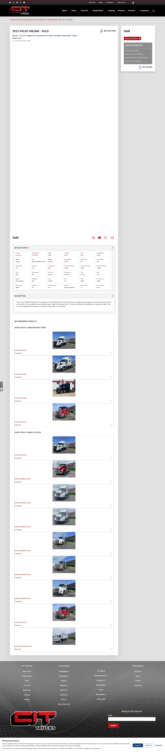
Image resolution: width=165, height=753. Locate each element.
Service (84, 11)
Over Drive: (34, 266)
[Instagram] (20, 2)
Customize (158, 745)
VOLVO (99, 255)
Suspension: (67, 272)
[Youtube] (24, 2)
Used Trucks (27, 676)
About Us (92, 2)
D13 (81, 261)
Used (65, 255)
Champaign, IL (64, 671)
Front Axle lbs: (100, 279)
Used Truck (16, 38)
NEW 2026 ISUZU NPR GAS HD (23, 646)
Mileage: (50, 259)
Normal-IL (19, 255)
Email (113, 715)
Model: (17, 259)
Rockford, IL (101, 680)
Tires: (81, 272)
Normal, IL (64, 695)
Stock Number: (35, 253)
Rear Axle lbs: (19, 285)
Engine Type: (83, 259)
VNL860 (18, 261)
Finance (121, 11)
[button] (133, 2)
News (100, 2)
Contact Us (121, 2)
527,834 (50, 261)
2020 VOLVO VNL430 (20, 422)
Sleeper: (66, 285)
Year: (81, 253)
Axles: (49, 279)
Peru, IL (64, 699)
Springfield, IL (101, 685)
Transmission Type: (85, 266)
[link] (94, 238)
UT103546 (35, 255)
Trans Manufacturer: (69, 266)
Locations (144, 11)
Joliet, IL (64, 681)
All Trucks (20, 19)
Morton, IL (64, 690)
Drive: (65, 279)
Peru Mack (101, 671)
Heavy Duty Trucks (30, 19)
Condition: (67, 253)
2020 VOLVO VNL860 (20, 398)
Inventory (13, 19)
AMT (49, 268)
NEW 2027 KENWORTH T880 (22, 479)
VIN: (33, 259)
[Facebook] (10, 2)
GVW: (81, 279)
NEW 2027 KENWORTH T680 (22, 503)
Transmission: (51, 266)
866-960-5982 (110, 31)
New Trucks (27, 671)
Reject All (149, 745)
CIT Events (109, 2)
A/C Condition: (100, 285)
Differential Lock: (52, 285)
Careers (131, 11)
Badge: (50, 253)
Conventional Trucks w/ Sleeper (47, 19)
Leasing (111, 11)
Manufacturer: (100, 253)
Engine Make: (67, 259)
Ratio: (98, 272)
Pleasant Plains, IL (101, 676)
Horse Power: (100, 259)
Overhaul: (34, 285)
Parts (74, 11)
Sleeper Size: (83, 285)
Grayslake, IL (64, 676)
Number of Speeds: (101, 266)
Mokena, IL (64, 685)
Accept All (138, 745)
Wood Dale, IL (101, 694)
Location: (18, 253)
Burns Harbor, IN (64, 704)
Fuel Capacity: (35, 272)
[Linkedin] (17, 2)
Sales (64, 11)
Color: (17, 272)
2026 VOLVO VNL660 (20, 350)
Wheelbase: (35, 279)
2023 (81, 255)
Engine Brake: (19, 266)
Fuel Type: (50, 272)
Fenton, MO (101, 699)
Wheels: (18, 279)
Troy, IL (101, 690)
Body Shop (98, 11)
